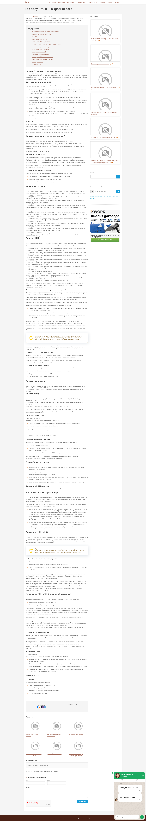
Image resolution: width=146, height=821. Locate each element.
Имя (27, 780)
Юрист (27, 2)
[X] (41, 707)
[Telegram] (45, 707)
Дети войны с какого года (54, 754)
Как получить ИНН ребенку (39, 39)
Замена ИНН (35, 36)
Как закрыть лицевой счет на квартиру (104, 87)
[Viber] (43, 707)
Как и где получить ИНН (39, 52)
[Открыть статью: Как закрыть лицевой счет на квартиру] (105, 79)
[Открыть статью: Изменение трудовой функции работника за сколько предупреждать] (105, 153)
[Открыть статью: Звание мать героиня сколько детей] (105, 130)
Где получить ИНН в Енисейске (41, 49)
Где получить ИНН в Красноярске (41, 42)
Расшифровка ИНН (37, 62)
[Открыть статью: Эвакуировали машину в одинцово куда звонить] (105, 31)
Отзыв (27, 787)
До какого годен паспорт (76, 734)
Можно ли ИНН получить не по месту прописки (45, 31)
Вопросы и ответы (37, 64)
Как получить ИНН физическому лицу (42, 57)
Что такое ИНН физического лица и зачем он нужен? (47, 44)
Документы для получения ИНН (41, 54)
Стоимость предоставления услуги (42, 47)
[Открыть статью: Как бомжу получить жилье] (105, 56)
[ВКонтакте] (37, 707)
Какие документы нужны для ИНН (41, 34)
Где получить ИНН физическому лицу (42, 59)
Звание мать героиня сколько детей (103, 137)
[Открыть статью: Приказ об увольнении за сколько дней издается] (105, 105)
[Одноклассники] (39, 707)
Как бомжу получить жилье (100, 64)
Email (48, 780)
